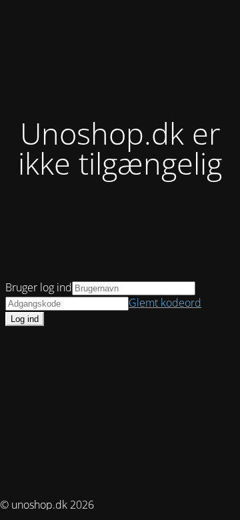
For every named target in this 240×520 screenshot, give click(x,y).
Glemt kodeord (165, 302)
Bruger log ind (38, 287)
